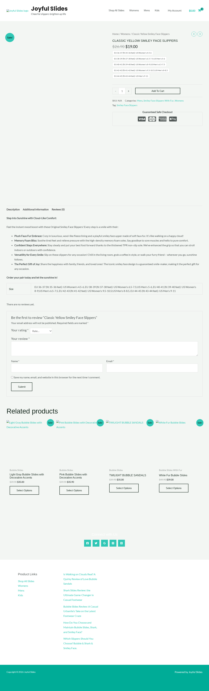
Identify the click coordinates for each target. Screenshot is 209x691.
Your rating (20, 330)
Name (15, 361)
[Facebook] (87, 543)
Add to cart (158, 91)
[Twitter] (96, 543)
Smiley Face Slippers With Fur (159, 100)
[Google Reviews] (104, 543)
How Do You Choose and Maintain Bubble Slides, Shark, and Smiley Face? (80, 627)
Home (115, 33)
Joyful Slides (49, 9)
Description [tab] (13, 209)
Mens (140, 100)
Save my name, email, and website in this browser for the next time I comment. (57, 377)
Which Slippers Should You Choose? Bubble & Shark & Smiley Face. (78, 643)
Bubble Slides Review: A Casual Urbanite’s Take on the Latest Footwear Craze (80, 611)
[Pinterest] (121, 543)
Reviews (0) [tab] (58, 209)
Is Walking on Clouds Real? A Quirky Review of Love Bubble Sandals (80, 579)
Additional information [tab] (36, 209)
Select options (24, 490)
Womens (125, 33)
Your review (20, 339)
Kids (20, 595)
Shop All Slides (26, 581)
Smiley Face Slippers (127, 105)
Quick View (29, 463)
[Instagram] (113, 543)
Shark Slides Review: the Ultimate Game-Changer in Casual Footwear (78, 595)
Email (110, 361)
